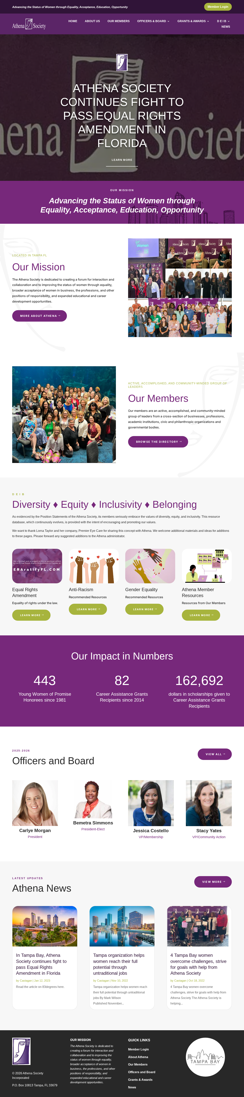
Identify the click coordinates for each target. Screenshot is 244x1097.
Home (72, 21)
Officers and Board (141, 1072)
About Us (92, 21)
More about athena (38, 315)
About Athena (138, 1057)
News (226, 26)
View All (214, 754)
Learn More (122, 159)
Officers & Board (151, 21)
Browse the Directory (157, 441)
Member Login (218, 6)
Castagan (26, 980)
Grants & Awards (191, 21)
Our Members (119, 21)
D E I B (221, 21)
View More (212, 881)
